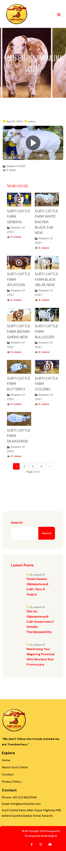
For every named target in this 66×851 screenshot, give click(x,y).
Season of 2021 (15, 166)
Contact (8, 774)
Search (17, 522)
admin (32, 121)
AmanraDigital (49, 835)
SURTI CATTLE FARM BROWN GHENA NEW (18, 331)
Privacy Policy (11, 782)
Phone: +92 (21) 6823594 (19, 797)
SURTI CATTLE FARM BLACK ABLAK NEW (46, 279)
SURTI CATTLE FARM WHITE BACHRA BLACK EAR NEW (46, 222)
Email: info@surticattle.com (21, 804)
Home (6, 760)
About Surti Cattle (15, 767)
